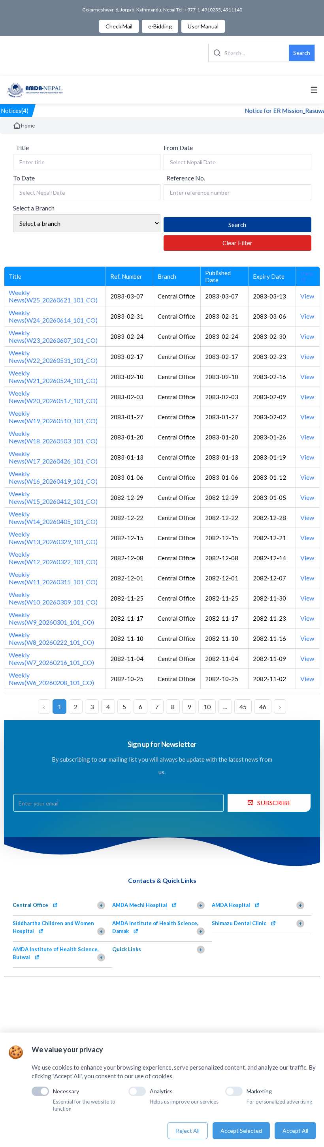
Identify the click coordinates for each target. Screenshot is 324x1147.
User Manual (203, 26)
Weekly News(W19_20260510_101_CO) (53, 416)
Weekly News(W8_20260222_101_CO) (51, 638)
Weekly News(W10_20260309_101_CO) (53, 598)
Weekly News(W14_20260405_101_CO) (53, 517)
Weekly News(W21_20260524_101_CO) (53, 376)
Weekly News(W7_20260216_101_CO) (51, 658)
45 (243, 706)
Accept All (295, 1130)
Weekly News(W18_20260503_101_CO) (53, 437)
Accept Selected (241, 1130)
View (306, 273)
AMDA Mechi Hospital (139, 905)
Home (28, 125)
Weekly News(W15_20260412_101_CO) (53, 497)
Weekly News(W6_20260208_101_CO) (51, 678)
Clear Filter (237, 242)
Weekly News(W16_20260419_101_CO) (53, 477)
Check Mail (118, 26)
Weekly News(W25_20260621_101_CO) (53, 296)
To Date (24, 178)
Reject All (188, 1130)
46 (262, 706)
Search (301, 52)
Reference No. (185, 178)
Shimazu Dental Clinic (239, 923)
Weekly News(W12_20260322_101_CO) (53, 557)
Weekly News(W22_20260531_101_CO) (53, 356)
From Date (178, 147)
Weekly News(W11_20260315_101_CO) (53, 578)
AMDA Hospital (231, 905)
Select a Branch (34, 208)
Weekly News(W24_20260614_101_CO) (53, 316)
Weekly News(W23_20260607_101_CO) (53, 336)
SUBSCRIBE (274, 802)
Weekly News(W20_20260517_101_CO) (53, 396)
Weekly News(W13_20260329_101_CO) (53, 537)
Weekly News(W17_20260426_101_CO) (53, 457)
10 (207, 706)
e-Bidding (160, 26)
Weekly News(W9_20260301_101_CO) (51, 618)
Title (22, 147)
